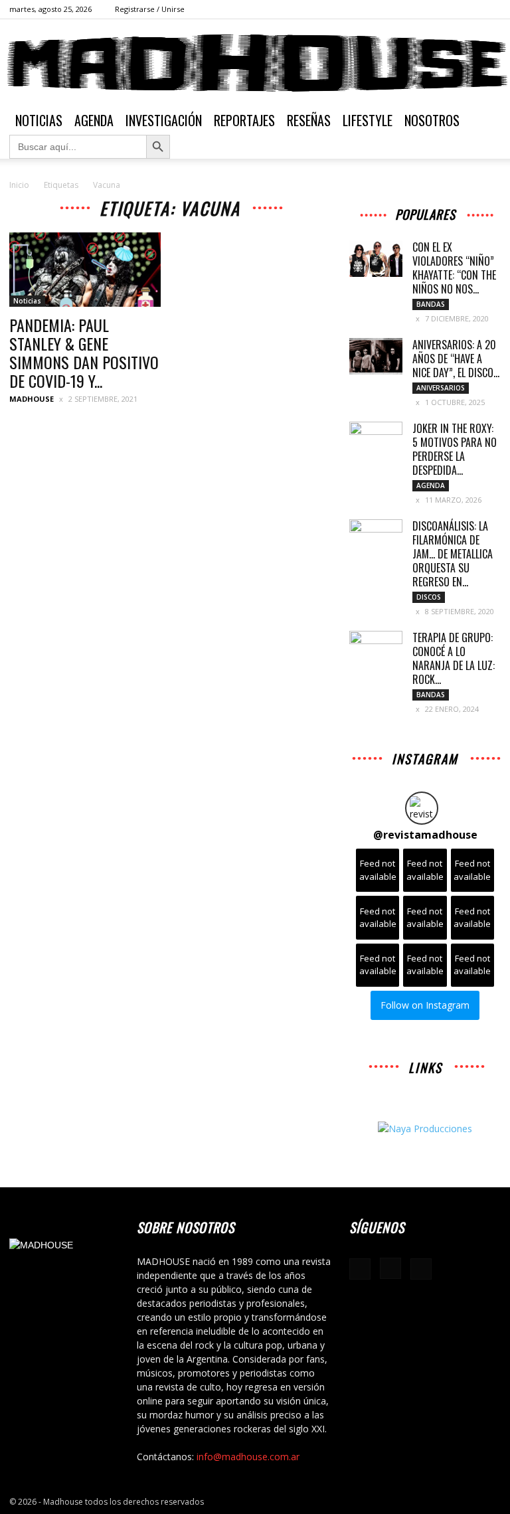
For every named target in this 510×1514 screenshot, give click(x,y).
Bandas (430, 304)
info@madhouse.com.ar (248, 1456)
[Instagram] (469, 9)
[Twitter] (491, 9)
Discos (428, 597)
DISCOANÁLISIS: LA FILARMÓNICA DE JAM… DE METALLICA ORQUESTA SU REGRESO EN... (452, 554)
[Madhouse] (255, 63)
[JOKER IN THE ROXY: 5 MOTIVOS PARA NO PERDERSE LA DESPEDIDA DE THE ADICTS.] (375, 440)
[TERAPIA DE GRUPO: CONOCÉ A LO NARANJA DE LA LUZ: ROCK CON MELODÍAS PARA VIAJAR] (375, 649)
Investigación (164, 120)
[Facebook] (447, 9)
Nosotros (432, 120)
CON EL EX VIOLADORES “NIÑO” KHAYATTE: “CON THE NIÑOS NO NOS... (454, 268)
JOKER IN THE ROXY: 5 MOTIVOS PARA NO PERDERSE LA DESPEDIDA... (454, 449)
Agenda (94, 120)
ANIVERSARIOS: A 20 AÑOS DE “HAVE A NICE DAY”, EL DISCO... (455, 358)
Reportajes (244, 120)
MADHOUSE (31, 399)
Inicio (19, 185)
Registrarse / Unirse (150, 9)
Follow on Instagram (425, 1005)
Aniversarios (440, 387)
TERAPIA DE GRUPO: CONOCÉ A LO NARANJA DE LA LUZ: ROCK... (453, 658)
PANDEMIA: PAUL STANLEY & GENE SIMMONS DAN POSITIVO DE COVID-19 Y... (84, 352)
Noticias (38, 120)
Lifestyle (367, 120)
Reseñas (309, 120)
